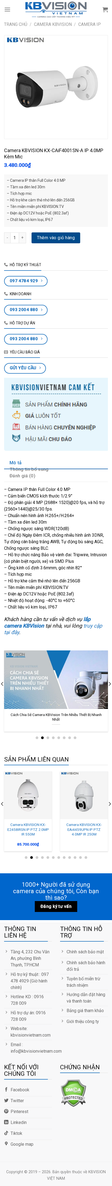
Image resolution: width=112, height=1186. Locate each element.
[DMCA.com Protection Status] (73, 1092)
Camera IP (89, 24)
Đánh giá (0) (22, 475)
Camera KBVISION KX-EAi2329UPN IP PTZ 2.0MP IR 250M (73, 829)
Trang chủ (15, 24)
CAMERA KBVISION (53, 24)
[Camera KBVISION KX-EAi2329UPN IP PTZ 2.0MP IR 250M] (73, 795)
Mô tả (16, 462)
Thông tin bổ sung (29, 469)
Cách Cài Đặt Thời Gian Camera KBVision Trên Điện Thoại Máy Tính (60, 717)
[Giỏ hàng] (105, 10)
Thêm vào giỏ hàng (56, 237)
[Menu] (7, 9)
